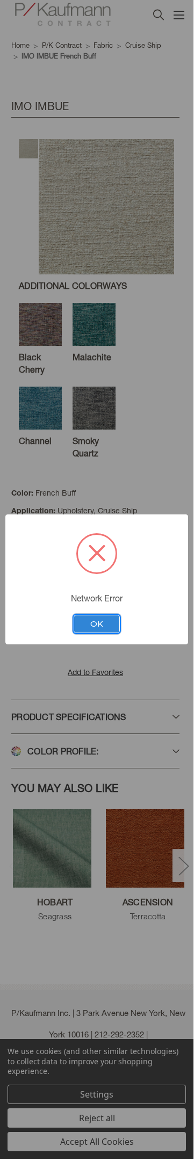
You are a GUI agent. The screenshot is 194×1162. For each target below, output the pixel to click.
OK (96, 624)
